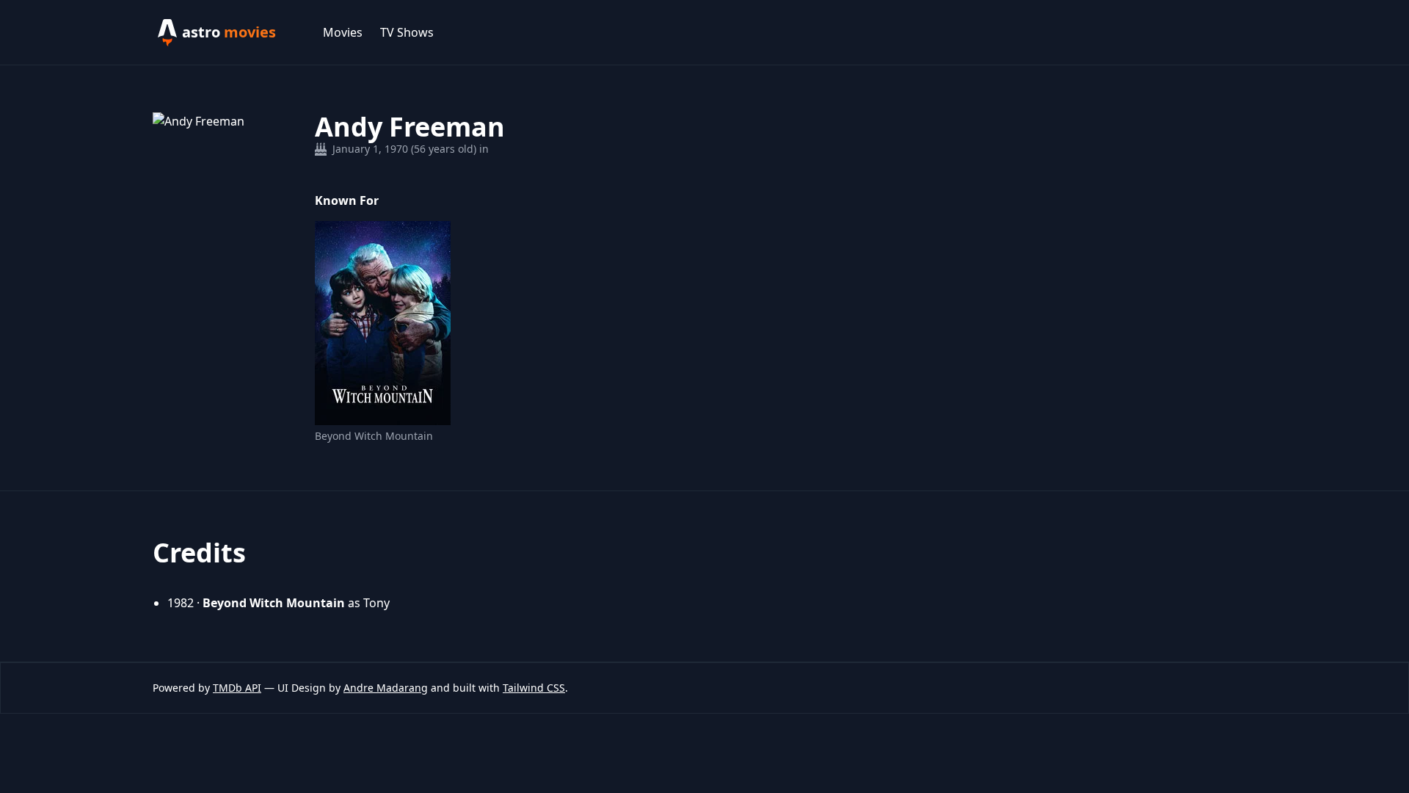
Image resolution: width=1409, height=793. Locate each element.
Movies (343, 32)
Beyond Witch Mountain (374, 436)
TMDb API (237, 688)
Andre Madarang (385, 688)
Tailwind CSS (534, 688)
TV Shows (407, 32)
